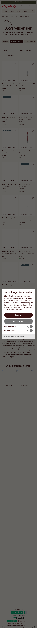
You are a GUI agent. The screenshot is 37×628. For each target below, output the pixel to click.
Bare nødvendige (18, 321)
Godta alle (18, 315)
